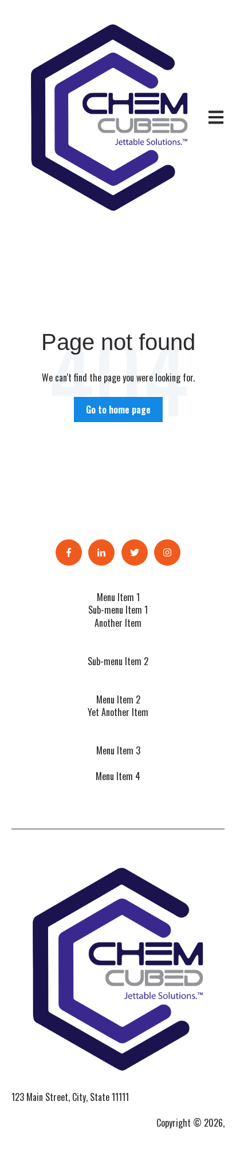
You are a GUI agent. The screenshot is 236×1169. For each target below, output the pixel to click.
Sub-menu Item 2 (118, 661)
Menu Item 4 (118, 776)
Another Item (118, 623)
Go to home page (118, 409)
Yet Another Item (118, 712)
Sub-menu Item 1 (118, 610)
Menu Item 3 (118, 750)
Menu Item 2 (118, 699)
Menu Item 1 (118, 597)
